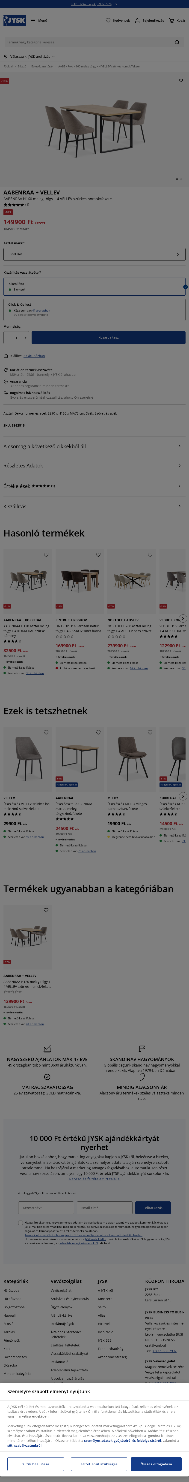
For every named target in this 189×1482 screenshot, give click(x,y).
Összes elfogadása (156, 1464)
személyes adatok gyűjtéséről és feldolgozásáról (122, 1440)
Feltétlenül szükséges (99, 1464)
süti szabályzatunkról (24, 1445)
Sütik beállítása (35, 1464)
